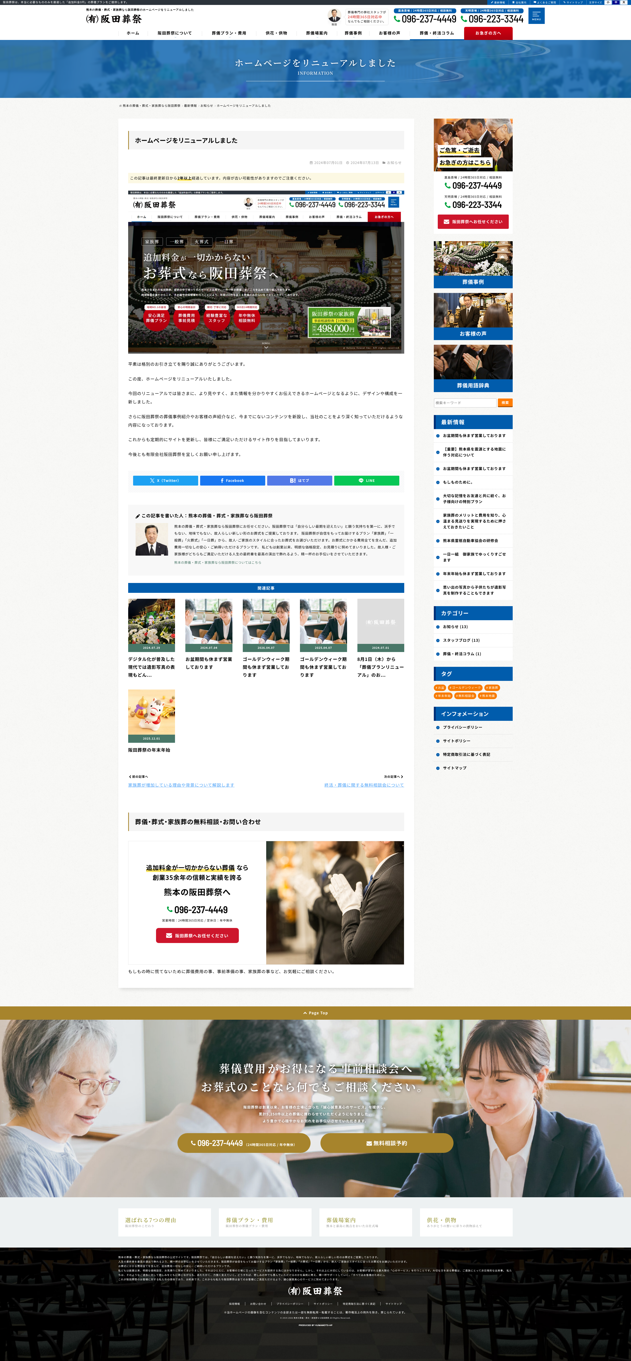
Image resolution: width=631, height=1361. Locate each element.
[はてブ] (299, 481)
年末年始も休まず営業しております (474, 573)
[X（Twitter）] (165, 481)
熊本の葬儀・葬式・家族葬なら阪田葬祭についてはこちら (218, 562)
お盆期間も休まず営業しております (474, 435)
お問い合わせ (258, 1304)
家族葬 (493, 688)
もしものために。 (459, 482)
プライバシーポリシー (463, 727)
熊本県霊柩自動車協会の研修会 (470, 540)
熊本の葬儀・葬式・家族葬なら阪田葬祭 (311, 1318)
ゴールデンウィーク (466, 688)
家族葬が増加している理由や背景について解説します (181, 785)
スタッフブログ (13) (461, 640)
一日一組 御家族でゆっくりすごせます (474, 557)
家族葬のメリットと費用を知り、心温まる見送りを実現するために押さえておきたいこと (474, 521)
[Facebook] (232, 481)
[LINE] (366, 481)
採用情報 (234, 1304)
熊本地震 (488, 696)
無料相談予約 (390, 1143)
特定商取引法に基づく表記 (467, 754)
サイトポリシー (457, 741)
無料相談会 (466, 696)
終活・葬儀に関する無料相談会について (364, 785)
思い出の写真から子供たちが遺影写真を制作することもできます (474, 590)
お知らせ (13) (455, 626)
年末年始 (444, 696)
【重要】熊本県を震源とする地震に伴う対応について (474, 452)
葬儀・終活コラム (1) (462, 653)
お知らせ (394, 162)
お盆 (441, 688)
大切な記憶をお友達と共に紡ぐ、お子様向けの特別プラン (474, 498)
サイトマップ (455, 768)
